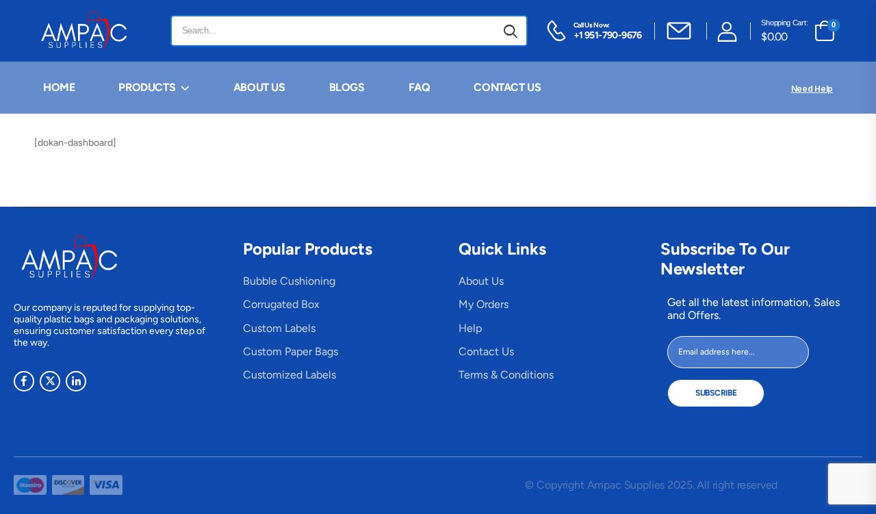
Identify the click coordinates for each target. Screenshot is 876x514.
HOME (59, 87)
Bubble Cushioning (289, 280)
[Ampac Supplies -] (86, 30)
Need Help (812, 88)
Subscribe (715, 393)
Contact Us (486, 351)
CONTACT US (507, 87)
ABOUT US (259, 87)
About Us (481, 280)
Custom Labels (279, 328)
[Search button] (510, 31)
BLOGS (347, 87)
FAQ (419, 87)
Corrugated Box (281, 304)
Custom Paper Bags (290, 351)
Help (470, 328)
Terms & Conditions (506, 374)
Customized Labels (289, 374)
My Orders (483, 304)
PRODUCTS (146, 87)
